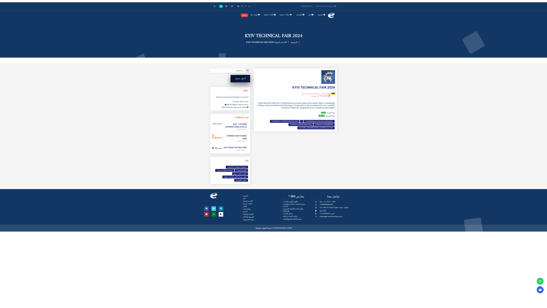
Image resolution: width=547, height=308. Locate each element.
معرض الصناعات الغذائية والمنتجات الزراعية (294, 205)
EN (226, 6)
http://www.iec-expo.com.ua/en (234, 107)
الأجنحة (245, 212)
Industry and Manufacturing (300, 124)
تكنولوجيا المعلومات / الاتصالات (236, 167)
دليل (310, 15)
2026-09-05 (241, 150)
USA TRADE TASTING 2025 (235, 147)
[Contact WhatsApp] (540, 281)
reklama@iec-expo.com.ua (237, 104)
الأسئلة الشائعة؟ (248, 214)
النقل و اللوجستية (241, 180)
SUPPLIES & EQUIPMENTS (324, 124)
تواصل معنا (254, 15)
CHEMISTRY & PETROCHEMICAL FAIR (285, 121)
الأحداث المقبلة (269, 15)
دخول (244, 15)
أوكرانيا (317, 94)
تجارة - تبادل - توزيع (240, 174)
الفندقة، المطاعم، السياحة (224, 170)
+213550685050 (306, 6)
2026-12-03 (241, 141)
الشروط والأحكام (248, 217)
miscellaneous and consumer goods (319, 121)
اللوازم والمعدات (241, 170)
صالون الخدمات (288, 213)
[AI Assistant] (540, 289)
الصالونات (299, 15)
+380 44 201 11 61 (241, 102)
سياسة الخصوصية (248, 220)
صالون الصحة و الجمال (290, 216)
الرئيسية (320, 15)
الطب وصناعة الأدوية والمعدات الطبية (235, 177)
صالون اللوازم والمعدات (290, 201)
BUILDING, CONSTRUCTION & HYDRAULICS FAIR (316, 128)
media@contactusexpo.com (331, 216)
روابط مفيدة (247, 209)
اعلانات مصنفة (285, 15)
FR (232, 6)
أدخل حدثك (240, 78)
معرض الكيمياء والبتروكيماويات (292, 219)
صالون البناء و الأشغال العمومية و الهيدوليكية (293, 210)
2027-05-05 (241, 129)
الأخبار (245, 206)
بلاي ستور (323, 210)
